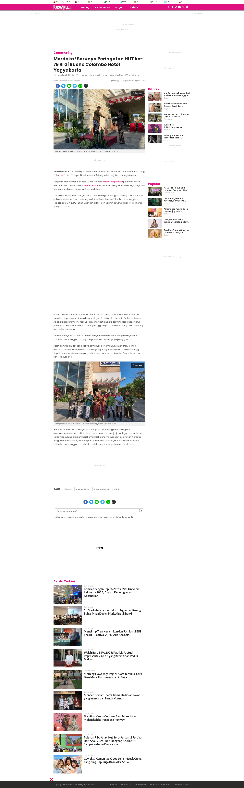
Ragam (119, 7)
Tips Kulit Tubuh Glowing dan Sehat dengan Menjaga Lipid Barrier (176, 231)
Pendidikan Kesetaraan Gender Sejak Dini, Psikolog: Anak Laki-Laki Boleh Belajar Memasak (175, 105)
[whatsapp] (80, 86)
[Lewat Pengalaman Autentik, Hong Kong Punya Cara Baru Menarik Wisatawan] (155, 202)
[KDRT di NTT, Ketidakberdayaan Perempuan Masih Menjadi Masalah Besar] (155, 128)
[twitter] (63, 86)
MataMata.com (96, 2)
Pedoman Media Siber (160, 784)
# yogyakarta (82, 489)
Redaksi (124, 784)
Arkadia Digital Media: (63, 2)
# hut (117, 489)
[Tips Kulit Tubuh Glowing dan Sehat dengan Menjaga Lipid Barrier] (155, 233)
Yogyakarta (117, 181)
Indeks (134, 7)
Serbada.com (185, 2)
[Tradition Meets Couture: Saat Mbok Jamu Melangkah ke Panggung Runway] (68, 722)
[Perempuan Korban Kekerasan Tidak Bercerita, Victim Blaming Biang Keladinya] (155, 139)
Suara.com (81, 2)
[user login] (169, 8)
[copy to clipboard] (86, 86)
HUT (63, 175)
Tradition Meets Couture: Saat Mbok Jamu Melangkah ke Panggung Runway (110, 718)
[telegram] (75, 86)
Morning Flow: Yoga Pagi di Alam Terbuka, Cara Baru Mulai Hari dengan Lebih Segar (113, 675)
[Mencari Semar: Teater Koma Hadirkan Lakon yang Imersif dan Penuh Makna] (68, 700)
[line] (69, 86)
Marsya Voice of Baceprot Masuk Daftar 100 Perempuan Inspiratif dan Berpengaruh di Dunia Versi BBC (177, 115)
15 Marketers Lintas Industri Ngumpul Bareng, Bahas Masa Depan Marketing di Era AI (112, 611)
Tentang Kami (139, 784)
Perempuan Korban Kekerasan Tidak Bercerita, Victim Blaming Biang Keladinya (176, 136)
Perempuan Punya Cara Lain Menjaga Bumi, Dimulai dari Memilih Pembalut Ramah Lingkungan (176, 210)
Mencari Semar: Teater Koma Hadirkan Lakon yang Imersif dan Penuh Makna (112, 696)
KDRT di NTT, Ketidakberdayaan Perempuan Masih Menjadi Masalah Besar (177, 126)
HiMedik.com (171, 2)
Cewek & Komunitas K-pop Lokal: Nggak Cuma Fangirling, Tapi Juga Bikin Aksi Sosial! (112, 760)
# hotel (67, 489)
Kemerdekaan (91, 185)
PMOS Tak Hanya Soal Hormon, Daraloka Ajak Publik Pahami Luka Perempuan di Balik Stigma (175, 189)
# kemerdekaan (102, 489)
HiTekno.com (126, 2)
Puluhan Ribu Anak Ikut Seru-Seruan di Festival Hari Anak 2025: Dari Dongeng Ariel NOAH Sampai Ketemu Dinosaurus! (113, 741)
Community (102, 7)
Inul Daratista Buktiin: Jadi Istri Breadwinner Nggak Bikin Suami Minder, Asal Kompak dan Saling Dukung (177, 94)
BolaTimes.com (111, 2)
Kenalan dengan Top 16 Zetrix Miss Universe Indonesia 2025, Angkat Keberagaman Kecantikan (112, 592)
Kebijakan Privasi (182, 784)
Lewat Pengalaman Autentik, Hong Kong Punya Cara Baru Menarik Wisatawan (176, 199)
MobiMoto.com (142, 2)
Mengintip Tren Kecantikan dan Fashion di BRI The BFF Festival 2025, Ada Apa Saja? (112, 633)
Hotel (107, 181)
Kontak (113, 784)
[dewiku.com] (64, 7)
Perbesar (138, 93)
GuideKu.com (156, 2)
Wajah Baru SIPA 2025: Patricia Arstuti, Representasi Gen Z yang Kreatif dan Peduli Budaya (111, 656)
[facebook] (58, 86)
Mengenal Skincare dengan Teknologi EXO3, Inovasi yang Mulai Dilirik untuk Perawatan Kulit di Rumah (176, 220)
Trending (84, 7)
